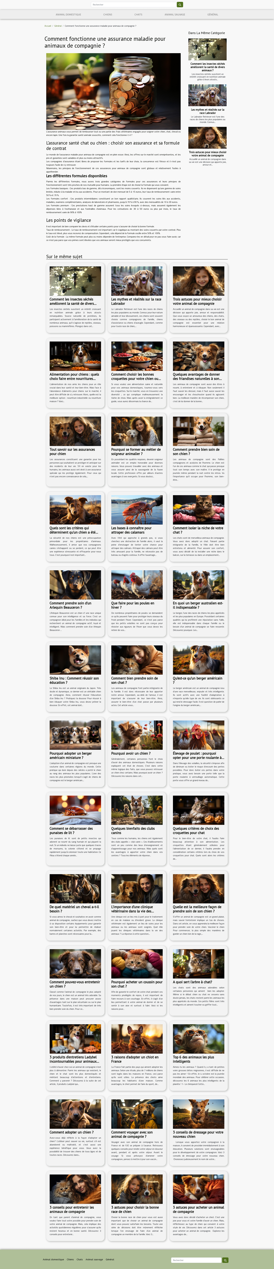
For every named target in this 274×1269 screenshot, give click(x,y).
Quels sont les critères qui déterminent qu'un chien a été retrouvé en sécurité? (72, 532)
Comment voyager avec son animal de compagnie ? (132, 1134)
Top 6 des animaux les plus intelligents (193, 1059)
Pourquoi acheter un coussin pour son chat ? (137, 984)
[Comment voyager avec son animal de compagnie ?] (137, 1113)
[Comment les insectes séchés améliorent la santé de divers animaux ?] (207, 49)
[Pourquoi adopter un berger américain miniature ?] (75, 735)
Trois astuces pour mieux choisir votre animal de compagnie (207, 153)
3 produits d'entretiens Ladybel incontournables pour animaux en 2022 (73, 1061)
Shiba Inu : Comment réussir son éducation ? (74, 680)
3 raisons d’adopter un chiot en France (135, 1059)
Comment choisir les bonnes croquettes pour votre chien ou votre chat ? (134, 378)
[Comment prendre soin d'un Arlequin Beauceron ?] (75, 584)
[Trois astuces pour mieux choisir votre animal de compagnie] (207, 138)
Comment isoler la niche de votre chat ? (198, 530)
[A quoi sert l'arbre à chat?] (198, 963)
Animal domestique (68, 14)
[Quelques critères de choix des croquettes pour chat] (198, 810)
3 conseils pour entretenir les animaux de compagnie (72, 1209)
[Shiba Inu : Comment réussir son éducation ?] (75, 660)
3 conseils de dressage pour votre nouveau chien (198, 1134)
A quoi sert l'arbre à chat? (192, 982)
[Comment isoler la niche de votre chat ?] (198, 509)
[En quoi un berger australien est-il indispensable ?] (198, 584)
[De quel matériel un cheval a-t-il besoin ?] (75, 888)
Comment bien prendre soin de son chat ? (134, 680)
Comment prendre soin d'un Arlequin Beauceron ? (70, 605)
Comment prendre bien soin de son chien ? (196, 451)
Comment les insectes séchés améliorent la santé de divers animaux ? (208, 67)
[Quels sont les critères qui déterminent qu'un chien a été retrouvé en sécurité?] (75, 509)
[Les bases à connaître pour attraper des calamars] (137, 509)
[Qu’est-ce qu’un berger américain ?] (198, 660)
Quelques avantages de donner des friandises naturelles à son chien (196, 378)
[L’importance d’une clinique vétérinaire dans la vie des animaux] (137, 888)
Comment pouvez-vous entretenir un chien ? (75, 984)
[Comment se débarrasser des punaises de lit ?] (75, 810)
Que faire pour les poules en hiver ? (132, 605)
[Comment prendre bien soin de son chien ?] (198, 431)
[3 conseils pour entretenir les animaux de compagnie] (75, 1189)
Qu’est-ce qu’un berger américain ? (197, 680)
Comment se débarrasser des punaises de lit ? (71, 830)
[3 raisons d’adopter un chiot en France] (137, 1038)
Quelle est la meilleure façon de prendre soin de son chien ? (197, 909)
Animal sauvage (175, 14)
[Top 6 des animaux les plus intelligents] (198, 1038)
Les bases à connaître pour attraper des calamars (131, 530)
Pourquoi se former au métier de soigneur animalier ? (136, 451)
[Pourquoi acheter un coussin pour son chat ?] (137, 963)
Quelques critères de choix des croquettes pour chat (196, 830)
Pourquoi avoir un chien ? (131, 753)
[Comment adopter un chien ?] (75, 1113)
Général (212, 14)
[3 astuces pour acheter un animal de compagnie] (198, 1189)
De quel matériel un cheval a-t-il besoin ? (74, 909)
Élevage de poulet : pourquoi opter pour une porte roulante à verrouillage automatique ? (197, 757)
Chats (138, 14)
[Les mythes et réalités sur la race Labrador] (207, 95)
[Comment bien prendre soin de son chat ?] (137, 660)
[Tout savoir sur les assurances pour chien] (75, 431)
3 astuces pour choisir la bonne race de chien (135, 1209)
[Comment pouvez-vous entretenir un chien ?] (75, 963)
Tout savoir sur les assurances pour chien (72, 451)
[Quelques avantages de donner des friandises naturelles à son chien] (198, 356)
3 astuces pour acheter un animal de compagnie (198, 1209)
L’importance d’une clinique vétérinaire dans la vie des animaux (132, 911)
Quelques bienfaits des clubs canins (133, 830)
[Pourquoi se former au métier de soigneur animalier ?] (137, 431)
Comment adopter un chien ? (72, 1132)
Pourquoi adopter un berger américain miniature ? (71, 755)
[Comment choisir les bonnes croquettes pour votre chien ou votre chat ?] (137, 356)
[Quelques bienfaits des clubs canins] (137, 810)
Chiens (107, 14)
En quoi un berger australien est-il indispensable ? (198, 605)
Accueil (48, 26)
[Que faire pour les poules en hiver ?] (137, 584)
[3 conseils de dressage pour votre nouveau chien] (198, 1113)
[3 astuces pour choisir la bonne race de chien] (137, 1189)
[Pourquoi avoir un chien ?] (137, 735)
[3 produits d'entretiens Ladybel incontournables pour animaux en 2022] (75, 1038)
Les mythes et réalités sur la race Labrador (207, 111)
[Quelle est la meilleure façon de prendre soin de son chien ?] (198, 888)
